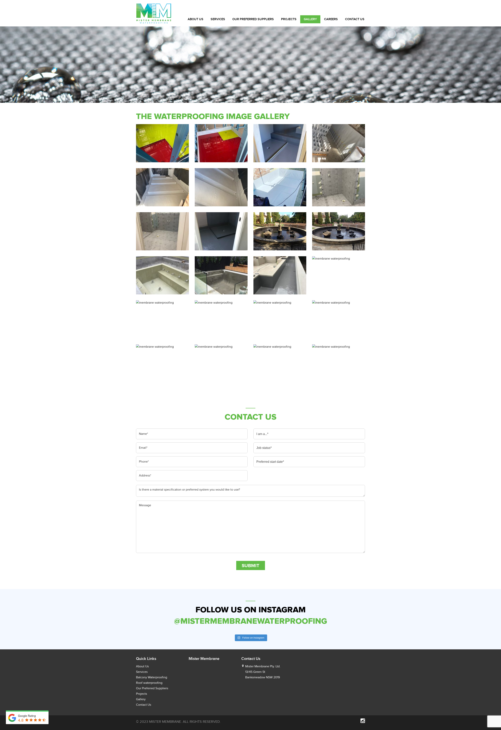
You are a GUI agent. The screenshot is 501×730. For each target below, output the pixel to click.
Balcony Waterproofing (151, 677)
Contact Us (354, 19)
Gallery (310, 19)
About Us (195, 19)
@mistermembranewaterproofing (250, 620)
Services (218, 19)
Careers (331, 19)
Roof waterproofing (149, 683)
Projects (288, 19)
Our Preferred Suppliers (253, 19)
